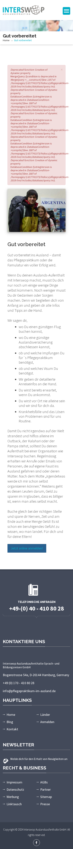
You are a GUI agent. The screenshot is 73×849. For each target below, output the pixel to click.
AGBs (44, 782)
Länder (45, 714)
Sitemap (46, 797)
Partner (45, 789)
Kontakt (12, 729)
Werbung (13, 797)
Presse (45, 804)
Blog (10, 722)
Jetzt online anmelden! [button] (27, 548)
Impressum (14, 782)
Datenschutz (15, 789)
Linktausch (14, 804)
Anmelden (47, 722)
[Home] (23, 9)
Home (6, 40)
